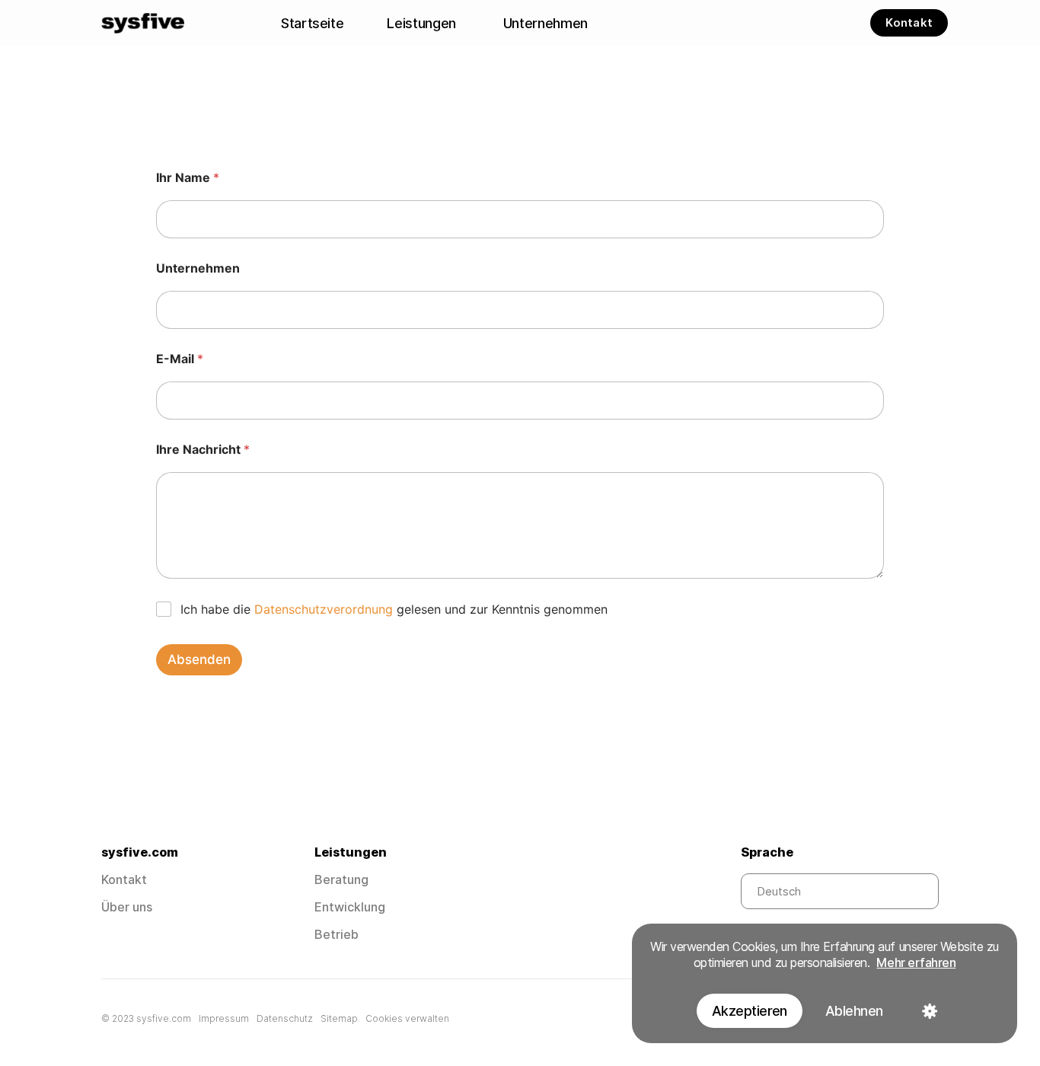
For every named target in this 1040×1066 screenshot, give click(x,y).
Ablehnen (854, 1011)
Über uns (126, 906)
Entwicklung (349, 906)
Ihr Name (187, 178)
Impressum (224, 1018)
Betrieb (336, 934)
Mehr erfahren (915, 962)
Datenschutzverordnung (323, 609)
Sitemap (339, 1018)
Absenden (199, 659)
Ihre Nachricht (203, 449)
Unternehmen (198, 268)
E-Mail (179, 359)
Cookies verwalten (407, 1018)
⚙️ (929, 1011)
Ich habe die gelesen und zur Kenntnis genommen (394, 609)
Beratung (341, 879)
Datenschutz (285, 1018)
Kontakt (124, 879)
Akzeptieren (749, 1011)
